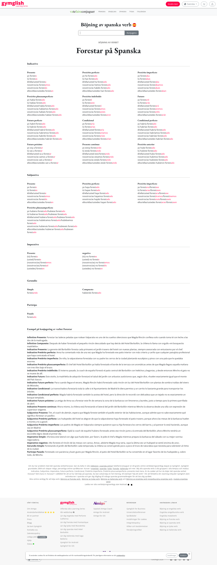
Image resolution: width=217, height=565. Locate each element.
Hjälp (29, 540)
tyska (109, 468)
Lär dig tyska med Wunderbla (72, 526)
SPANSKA (122, 11)
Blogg (29, 523)
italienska (124, 468)
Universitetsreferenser (136, 512)
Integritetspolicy (133, 523)
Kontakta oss (32, 530)
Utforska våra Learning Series (72, 508)
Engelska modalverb (168, 516)
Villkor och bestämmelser (137, 526)
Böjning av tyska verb (91, 479)
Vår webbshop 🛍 (67, 512)
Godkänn (183, 555)
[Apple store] (131, 484)
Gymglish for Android (69, 542)
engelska (95, 468)
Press (29, 519)
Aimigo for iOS (99, 516)
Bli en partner (33, 516)
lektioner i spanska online (102, 466)
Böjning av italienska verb (111, 479)
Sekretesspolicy (33, 533)
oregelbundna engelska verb (160, 479)
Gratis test (173, 4)
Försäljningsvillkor (134, 530)
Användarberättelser (36, 512)
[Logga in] (212, 4)
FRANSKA (101, 11)
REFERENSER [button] (131, 503)
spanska (103, 468)
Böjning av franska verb (71, 479)
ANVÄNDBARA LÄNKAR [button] (168, 503)
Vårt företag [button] (33, 503)
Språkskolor (131, 516)
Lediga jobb (32, 537)
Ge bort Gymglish (34, 526)
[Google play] (128, 484)
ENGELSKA (112, 11)
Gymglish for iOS (67, 546)
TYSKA (131, 11)
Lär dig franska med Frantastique (74, 522)
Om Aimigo (31, 508)
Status (30, 544)
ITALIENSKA (141, 11)
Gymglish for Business (136, 508)
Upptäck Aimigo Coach (102, 508)
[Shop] (204, 4)
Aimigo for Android (101, 512)
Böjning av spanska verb (170, 523)
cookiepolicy (120, 555)
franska (116, 468)
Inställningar (172, 555)
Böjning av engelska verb (137, 479)
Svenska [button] (191, 4)
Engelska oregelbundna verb (172, 512)
